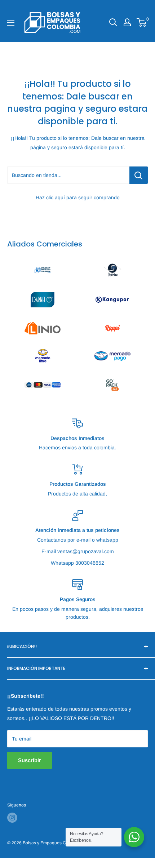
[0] (141, 22)
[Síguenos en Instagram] (12, 818)
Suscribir (29, 760)
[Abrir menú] (10, 23)
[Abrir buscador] (113, 22)
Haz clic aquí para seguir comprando (78, 197)
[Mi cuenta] (127, 22)
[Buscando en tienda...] (138, 175)
